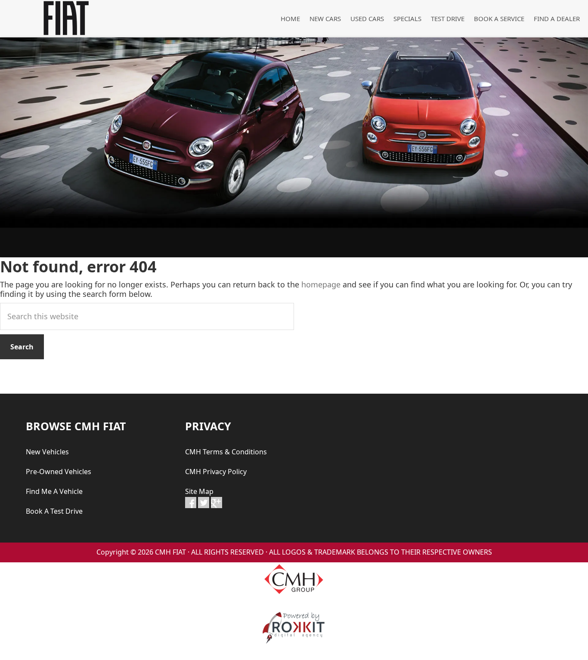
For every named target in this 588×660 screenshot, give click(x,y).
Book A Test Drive (54, 511)
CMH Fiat (64, 18)
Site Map (199, 491)
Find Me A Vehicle (54, 491)
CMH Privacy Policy (216, 471)
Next (577, 147)
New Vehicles (47, 451)
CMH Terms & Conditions (226, 451)
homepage (320, 284)
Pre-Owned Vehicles (58, 471)
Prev (11, 147)
